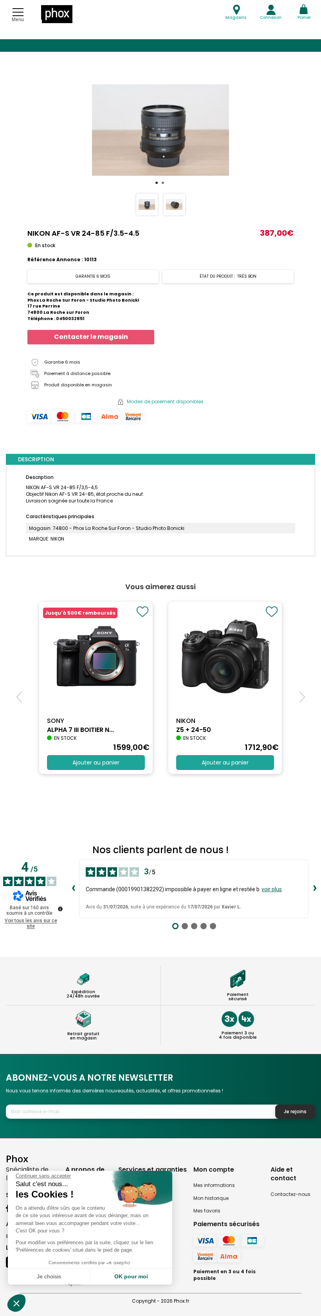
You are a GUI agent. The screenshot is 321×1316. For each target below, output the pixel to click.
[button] (302, 697)
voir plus (271, 889)
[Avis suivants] (314, 888)
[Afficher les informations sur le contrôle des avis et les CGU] (60, 909)
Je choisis (49, 1276)
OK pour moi (131, 1276)
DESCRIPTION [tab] (36, 459)
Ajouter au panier (95, 762)
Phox (17, 1158)
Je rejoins (295, 1111)
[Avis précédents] (73, 888)
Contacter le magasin (91, 336)
